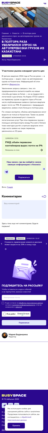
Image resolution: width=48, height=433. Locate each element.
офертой (18, 307)
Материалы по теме (12, 150)
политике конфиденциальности (23, 305)
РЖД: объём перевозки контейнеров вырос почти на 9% (23, 144)
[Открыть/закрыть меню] (44, 3)
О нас (4, 412)
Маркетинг (10, 238)
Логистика (7, 56)
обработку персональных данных (31, 303)
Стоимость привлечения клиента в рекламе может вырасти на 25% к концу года (23, 243)
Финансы (20, 238)
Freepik (10, 187)
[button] (2, 243)
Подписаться (24, 177)
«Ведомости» (14, 84)
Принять (16, 425)
